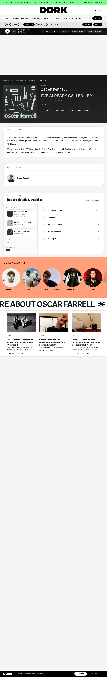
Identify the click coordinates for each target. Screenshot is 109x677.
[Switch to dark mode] (95, 10)
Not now (93, 674)
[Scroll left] (4, 280)
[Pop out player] (42, 31)
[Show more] (102, 674)
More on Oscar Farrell (79, 110)
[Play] (7, 31)
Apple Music (59, 110)
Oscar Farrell (17, 80)
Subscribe (81, 674)
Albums (6, 80)
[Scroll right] (104, 280)
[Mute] (47, 31)
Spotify (45, 110)
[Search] (100, 10)
